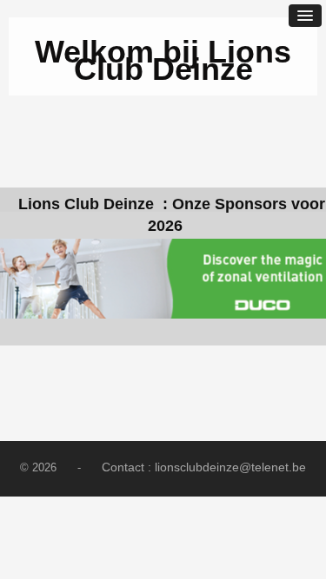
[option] (163, 279)
